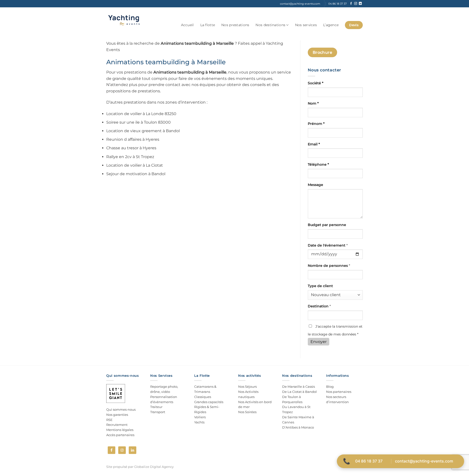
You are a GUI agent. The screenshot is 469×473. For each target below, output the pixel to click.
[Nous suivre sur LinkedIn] (360, 3)
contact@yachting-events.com (424, 461)
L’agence (331, 25)
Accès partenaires (120, 435)
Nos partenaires (338, 392)
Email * (314, 144)
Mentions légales (119, 430)
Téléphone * (318, 164)
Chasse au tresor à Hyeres (131, 148)
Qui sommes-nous (121, 409)
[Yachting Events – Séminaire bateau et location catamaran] (123, 20)
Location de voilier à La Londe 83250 (141, 113)
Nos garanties (117, 415)
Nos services (306, 25)
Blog (330, 386)
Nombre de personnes (329, 265)
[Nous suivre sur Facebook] (351, 3)
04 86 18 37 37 (369, 461)
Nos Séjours (247, 386)
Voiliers (200, 417)
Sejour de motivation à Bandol (135, 174)
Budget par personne (327, 225)
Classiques (202, 397)
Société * (315, 83)
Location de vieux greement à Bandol (143, 131)
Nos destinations (270, 25)
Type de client (320, 286)
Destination (319, 306)
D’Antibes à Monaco (298, 427)
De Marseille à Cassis (298, 386)
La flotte (207, 25)
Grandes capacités (208, 402)
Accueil (187, 25)
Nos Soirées (247, 412)
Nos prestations (235, 25)
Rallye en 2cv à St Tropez (130, 156)
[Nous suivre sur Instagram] (355, 3)
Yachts (199, 422)
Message (315, 185)
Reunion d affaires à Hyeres (132, 139)
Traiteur (156, 407)
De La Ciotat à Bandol (299, 392)
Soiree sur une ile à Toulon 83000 (138, 122)
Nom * (313, 103)
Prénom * (316, 123)
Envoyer (318, 341)
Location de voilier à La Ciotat (134, 165)
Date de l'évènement (328, 245)
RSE (109, 420)
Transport (157, 412)
